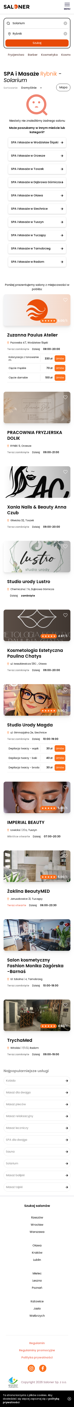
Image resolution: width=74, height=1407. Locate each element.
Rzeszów (37, 1217)
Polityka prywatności (37, 1357)
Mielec (37, 1273)
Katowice (37, 1301)
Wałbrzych (37, 1316)
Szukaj (37, 43)
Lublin (37, 1260)
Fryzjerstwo (16, 55)
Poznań (37, 1288)
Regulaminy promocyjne (37, 1350)
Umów (60, 358)
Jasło (37, 1308)
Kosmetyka (49, 55)
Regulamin (37, 1343)
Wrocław (37, 1225)
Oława (37, 1245)
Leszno (37, 1281)
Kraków (37, 1253)
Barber (33, 55)
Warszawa (37, 1232)
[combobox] (37, 23)
